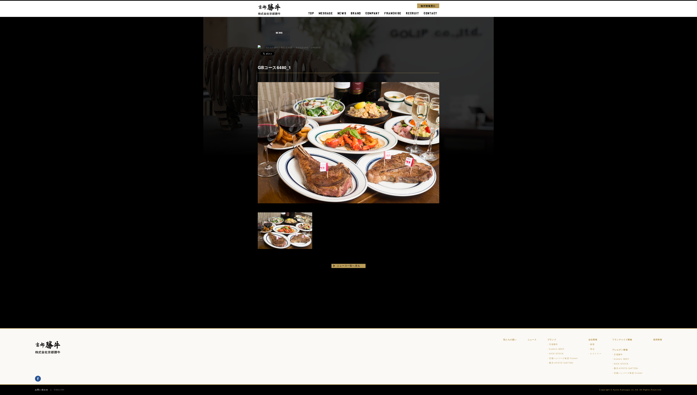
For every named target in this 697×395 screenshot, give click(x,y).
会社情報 (592, 339)
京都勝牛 (553, 344)
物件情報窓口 (428, 5)
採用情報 (657, 339)
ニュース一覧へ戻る (348, 265)
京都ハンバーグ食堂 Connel (563, 358)
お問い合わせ (41, 390)
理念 (592, 349)
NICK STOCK (556, 353)
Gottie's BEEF (556, 349)
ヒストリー (595, 353)
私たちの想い (510, 339)
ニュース (532, 339)
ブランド (551, 339)
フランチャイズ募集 (622, 339)
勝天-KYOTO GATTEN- (561, 363)
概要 (592, 344)
